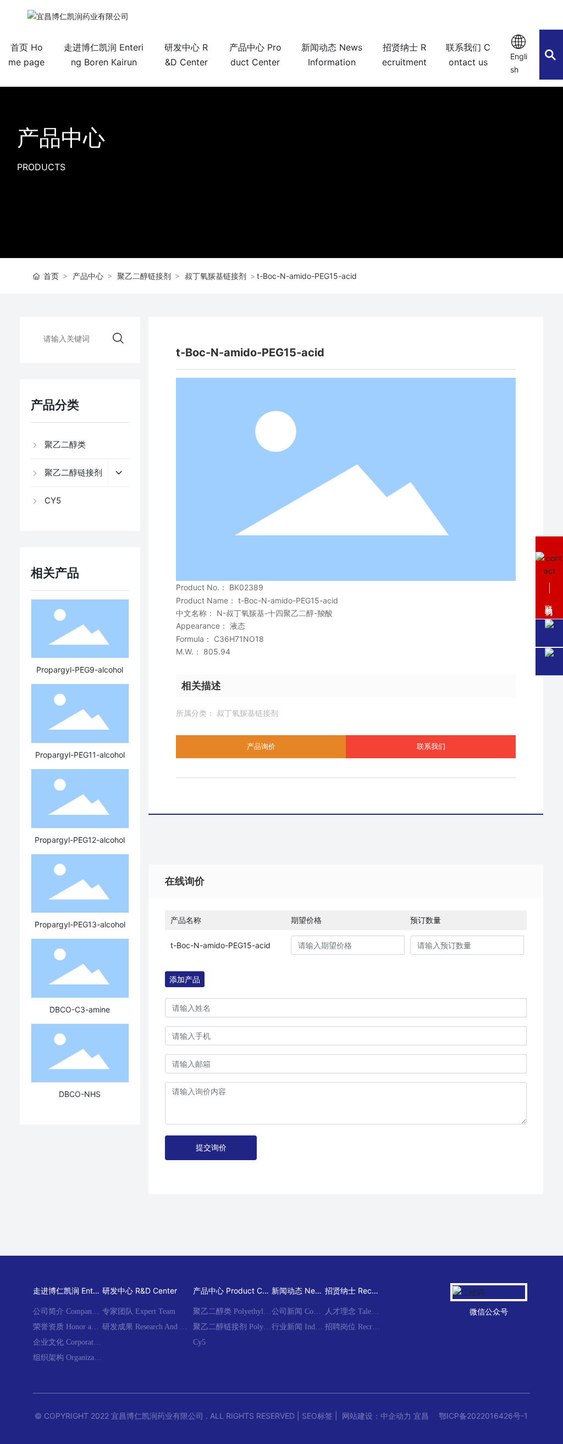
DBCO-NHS (80, 1094)
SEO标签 (317, 1415)
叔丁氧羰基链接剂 (215, 276)
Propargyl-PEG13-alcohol (80, 924)
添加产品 (184, 979)
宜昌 (421, 1415)
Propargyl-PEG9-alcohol (79, 669)
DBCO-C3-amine (79, 1009)
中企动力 (395, 1415)
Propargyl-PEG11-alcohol (80, 754)
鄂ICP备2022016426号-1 (483, 1415)
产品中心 (61, 137)
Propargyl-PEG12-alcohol (80, 839)
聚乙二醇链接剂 (144, 276)
